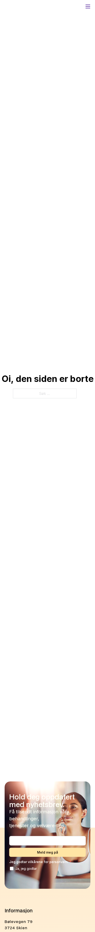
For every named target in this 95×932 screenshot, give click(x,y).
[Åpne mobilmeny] (88, 6)
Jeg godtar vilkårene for (38, 862)
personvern (58, 862)
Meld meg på (47, 852)
